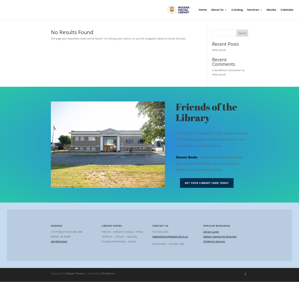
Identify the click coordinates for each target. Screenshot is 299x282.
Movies (271, 10)
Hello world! (219, 50)
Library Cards (211, 231)
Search (242, 33)
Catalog (237, 10)
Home (203, 10)
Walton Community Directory (220, 236)
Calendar (286, 10)
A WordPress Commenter (226, 70)
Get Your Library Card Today (207, 183)
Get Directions (59, 241)
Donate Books (186, 157)
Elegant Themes (75, 273)
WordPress (108, 273)
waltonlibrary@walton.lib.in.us (170, 236)
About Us (217, 10)
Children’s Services (214, 241)
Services (253, 10)
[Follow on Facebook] (245, 274)
